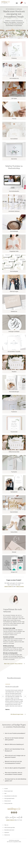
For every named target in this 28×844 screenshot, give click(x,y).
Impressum (6, 832)
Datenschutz (7, 834)
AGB (5, 793)
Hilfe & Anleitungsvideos (9, 827)
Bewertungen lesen (8, 791)
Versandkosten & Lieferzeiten (10, 796)
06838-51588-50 (10, 820)
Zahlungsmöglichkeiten (9, 798)
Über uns (6, 825)
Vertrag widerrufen (8, 803)
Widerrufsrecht (7, 801)
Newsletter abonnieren (9, 830)
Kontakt (6, 788)
